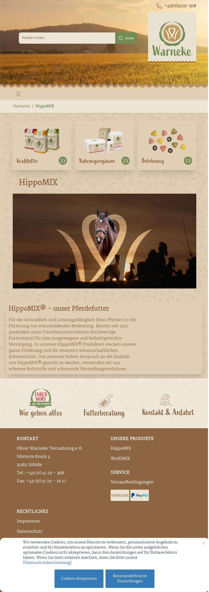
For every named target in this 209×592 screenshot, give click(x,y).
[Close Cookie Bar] (204, 543)
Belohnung (153, 161)
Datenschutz (29, 531)
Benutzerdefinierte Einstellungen (130, 578)
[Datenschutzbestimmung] (47, 563)
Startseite (21, 106)
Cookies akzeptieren (79, 579)
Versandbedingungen (132, 482)
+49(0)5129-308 (180, 6)
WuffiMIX (120, 458)
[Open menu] (18, 94)
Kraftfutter (27, 161)
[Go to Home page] (172, 38)
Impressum (28, 521)
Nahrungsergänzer (97, 161)
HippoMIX (45, 106)
